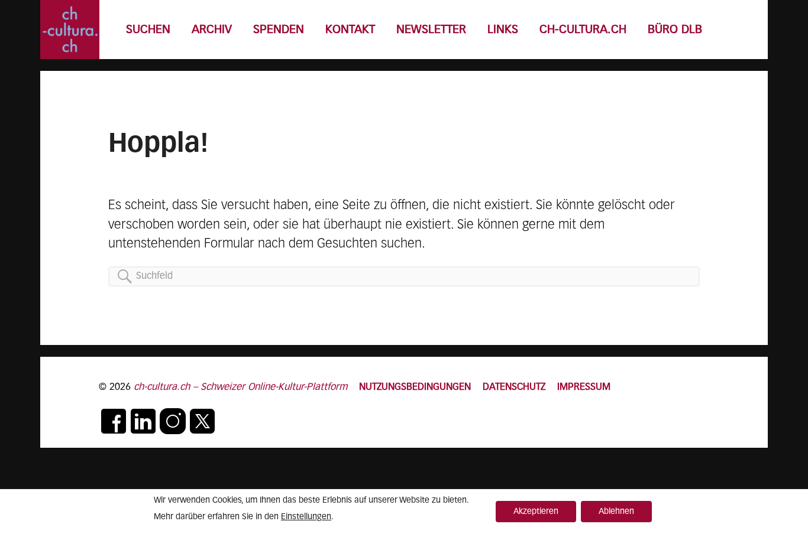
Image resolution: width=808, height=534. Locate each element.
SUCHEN (148, 29)
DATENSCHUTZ (514, 387)
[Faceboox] (113, 421)
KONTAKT (350, 29)
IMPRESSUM (583, 387)
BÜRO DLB (675, 29)
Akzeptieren (535, 511)
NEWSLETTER (431, 29)
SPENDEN (278, 29)
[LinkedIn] (143, 421)
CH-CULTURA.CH (582, 29)
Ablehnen (616, 511)
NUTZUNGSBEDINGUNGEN (415, 387)
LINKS (502, 29)
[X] (202, 421)
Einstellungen (306, 517)
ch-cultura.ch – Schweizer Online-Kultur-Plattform (240, 387)
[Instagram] (173, 421)
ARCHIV (212, 29)
